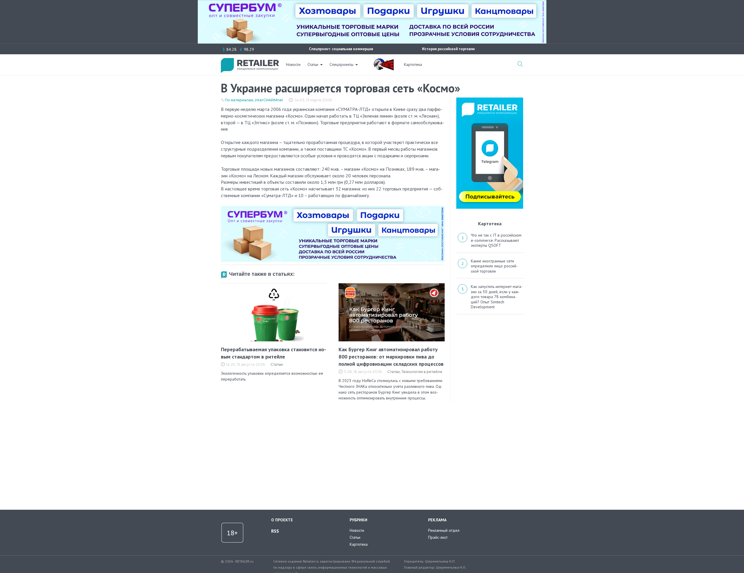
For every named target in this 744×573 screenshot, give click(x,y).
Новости (293, 64)
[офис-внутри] (333, 208)
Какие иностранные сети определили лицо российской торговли (494, 266)
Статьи (312, 64)
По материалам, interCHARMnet (254, 100)
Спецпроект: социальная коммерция (341, 48)
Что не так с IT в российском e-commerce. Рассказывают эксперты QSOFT (496, 240)
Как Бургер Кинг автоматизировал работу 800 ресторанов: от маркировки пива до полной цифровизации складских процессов (391, 356)
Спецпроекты (341, 64)
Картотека (413, 64)
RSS (275, 531)
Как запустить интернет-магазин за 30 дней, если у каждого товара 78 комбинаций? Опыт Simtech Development (497, 296)
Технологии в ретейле (421, 372)
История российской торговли (448, 48)
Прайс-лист (438, 537)
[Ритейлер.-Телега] (489, 99)
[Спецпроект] (383, 61)
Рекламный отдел (443, 530)
